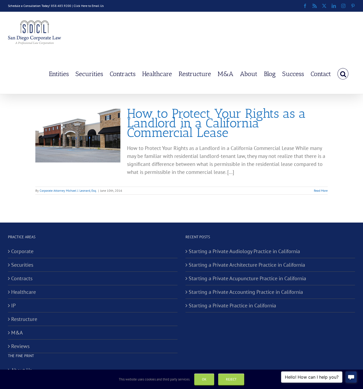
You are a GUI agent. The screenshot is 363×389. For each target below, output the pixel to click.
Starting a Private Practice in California (232, 305)
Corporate (22, 251)
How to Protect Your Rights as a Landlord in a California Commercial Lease (216, 123)
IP (13, 305)
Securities (22, 264)
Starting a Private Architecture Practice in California (247, 264)
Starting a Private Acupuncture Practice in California (247, 278)
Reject (231, 379)
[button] (342, 73)
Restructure (24, 319)
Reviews (20, 346)
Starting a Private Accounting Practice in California (246, 291)
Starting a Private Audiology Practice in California (244, 251)
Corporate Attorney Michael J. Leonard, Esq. (68, 191)
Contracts (21, 278)
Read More (321, 191)
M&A (17, 332)
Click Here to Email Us (89, 6)
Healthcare (23, 291)
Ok (204, 379)
